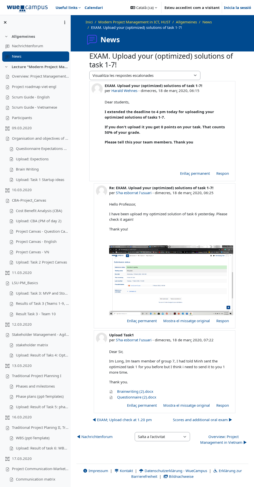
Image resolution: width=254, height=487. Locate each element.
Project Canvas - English (36, 241)
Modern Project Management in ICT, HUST (134, 21)
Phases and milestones (35, 386)
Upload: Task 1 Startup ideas (40, 179)
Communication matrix (35, 479)
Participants (22, 117)
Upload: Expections (32, 158)
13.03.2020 (22, 365)
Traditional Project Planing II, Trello (40, 427)
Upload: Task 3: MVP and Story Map (42, 293)
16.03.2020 (22, 416)
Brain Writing (27, 169)
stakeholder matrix (32, 344)
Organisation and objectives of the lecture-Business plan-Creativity (40, 138)
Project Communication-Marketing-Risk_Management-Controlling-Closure (40, 468)
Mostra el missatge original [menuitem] (186, 320)
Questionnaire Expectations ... (41, 148)
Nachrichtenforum (27, 45)
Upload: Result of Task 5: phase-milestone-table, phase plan (42, 406)
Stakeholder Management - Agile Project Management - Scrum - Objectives (40, 334)
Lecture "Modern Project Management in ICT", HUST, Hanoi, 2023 (40, 66)
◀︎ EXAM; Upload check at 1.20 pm (122, 419)
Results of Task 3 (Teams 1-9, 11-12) (42, 303)
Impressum (98, 470)
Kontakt (126, 470)
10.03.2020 (22, 189)
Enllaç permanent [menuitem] (195, 173)
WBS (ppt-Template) (33, 437)
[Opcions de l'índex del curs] (65, 22)
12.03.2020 (22, 324)
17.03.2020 (22, 458)
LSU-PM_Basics (25, 282)
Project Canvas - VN (32, 251)
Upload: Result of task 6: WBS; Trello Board (42, 447)
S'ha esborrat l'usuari (134, 192)
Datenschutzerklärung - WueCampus (175, 470)
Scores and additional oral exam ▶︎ (202, 419)
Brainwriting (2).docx (134, 391)
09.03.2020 (22, 127)
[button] (143, 7)
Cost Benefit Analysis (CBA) (39, 210)
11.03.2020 (22, 272)
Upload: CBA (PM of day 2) (39, 220)
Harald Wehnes (124, 90)
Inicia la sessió (237, 7)
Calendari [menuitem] (94, 7)
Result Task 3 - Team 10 (36, 313)
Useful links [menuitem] (66, 7)
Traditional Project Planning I (36, 375)
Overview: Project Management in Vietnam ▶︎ (223, 439)
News (16, 56)
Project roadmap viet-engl (34, 86)
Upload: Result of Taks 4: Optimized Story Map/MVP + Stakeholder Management (42, 355)
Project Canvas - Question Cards (42, 231)
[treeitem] (35, 46)
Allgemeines (23, 36)
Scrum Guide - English (31, 96)
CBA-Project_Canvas (29, 200)
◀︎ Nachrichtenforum (95, 436)
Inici (89, 21)
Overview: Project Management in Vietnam (40, 76)
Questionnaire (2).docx (136, 397)
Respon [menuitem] (222, 173)
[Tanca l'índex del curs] (5, 22)
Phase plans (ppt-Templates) (40, 396)
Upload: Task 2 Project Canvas (41, 262)
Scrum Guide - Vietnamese (34, 107)
